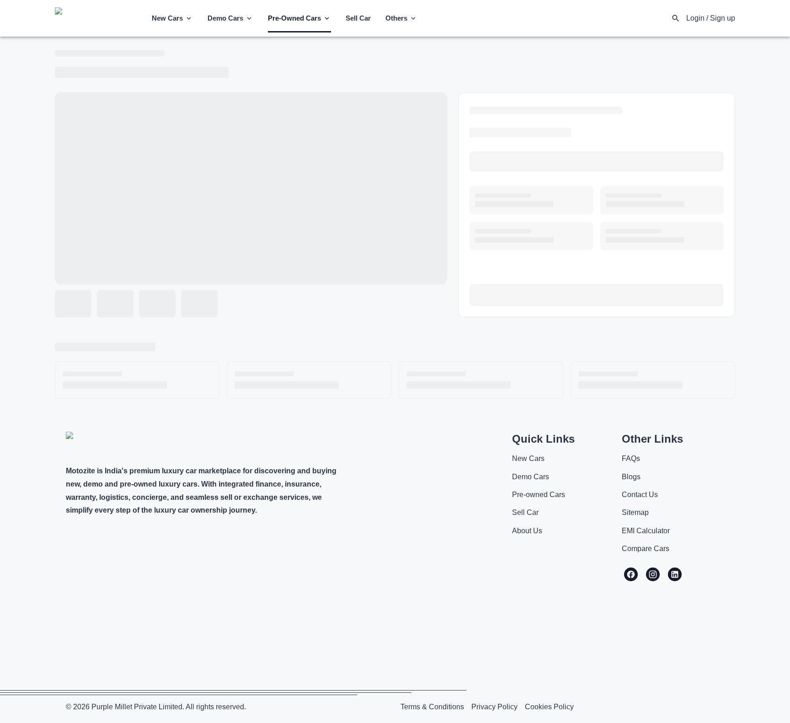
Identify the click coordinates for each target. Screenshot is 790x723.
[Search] (676, 18)
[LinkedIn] (675, 574)
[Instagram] (653, 574)
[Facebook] (631, 574)
